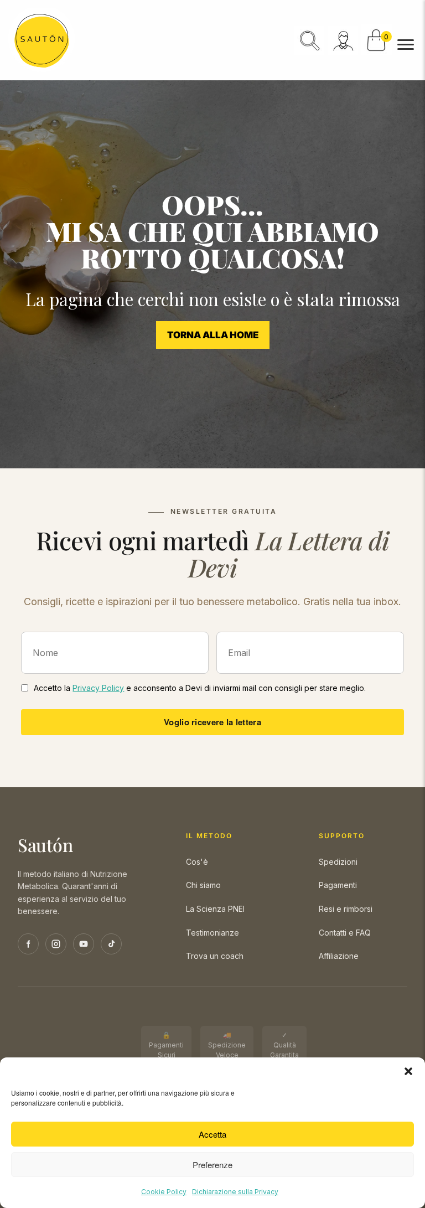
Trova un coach (214, 956)
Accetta (212, 1134)
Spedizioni (338, 861)
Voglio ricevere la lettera (212, 722)
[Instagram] (55, 943)
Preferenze (212, 1164)
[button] (408, 1071)
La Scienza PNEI (215, 908)
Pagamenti (338, 885)
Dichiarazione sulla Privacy (235, 1192)
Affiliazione (339, 956)
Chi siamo (203, 885)
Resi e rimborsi (345, 908)
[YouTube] (83, 943)
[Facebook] (28, 943)
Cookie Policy (163, 1192)
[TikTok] (111, 943)
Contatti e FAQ (345, 932)
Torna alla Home (212, 334)
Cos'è (197, 861)
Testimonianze (212, 932)
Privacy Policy (98, 688)
